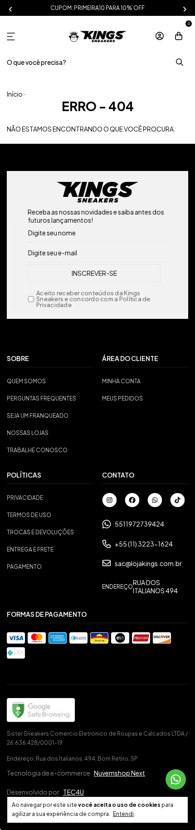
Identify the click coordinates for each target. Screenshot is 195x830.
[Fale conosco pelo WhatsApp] (176, 779)
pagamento (24, 566)
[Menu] (13, 36)
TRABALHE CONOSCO (37, 450)
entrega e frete (30, 549)
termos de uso (29, 515)
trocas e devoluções (40, 532)
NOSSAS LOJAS (28, 433)
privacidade (25, 497)
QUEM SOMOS (26, 381)
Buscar (179, 62)
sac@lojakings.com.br (148, 563)
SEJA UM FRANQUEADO (37, 415)
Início (15, 94)
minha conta (121, 381)
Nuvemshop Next (119, 773)
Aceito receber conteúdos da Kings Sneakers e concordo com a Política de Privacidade (93, 299)
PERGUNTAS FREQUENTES (41, 398)
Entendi (123, 813)
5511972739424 (139, 524)
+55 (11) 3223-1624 (144, 544)
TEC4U (73, 792)
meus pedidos (122, 398)
